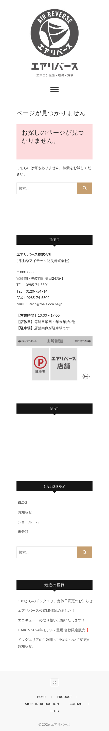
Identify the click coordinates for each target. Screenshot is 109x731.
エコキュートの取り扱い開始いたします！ (51, 620)
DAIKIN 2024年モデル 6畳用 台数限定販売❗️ (54, 630)
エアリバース (60, 724)
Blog (54, 711)
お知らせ (25, 512)
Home (41, 697)
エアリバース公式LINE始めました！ (46, 610)
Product (64, 697)
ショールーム (28, 522)
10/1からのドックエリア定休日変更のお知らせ (55, 601)
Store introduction (42, 704)
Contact (77, 704)
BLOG (22, 502)
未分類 (23, 531)
